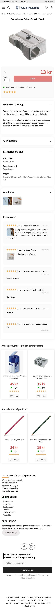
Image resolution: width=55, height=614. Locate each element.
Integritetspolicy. (28, 578)
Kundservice (8, 501)
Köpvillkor (7, 504)
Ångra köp (7, 515)
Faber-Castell (8, 161)
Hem (3, 14)
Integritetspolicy (9, 512)
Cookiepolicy (8, 507)
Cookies (6, 510)
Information (49, 2)
